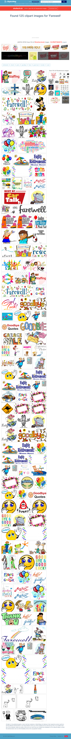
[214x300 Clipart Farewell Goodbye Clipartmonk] (42, 619)
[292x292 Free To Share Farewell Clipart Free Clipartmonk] (8, 132)
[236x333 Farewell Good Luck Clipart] (41, 563)
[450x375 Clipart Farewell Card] (40, 172)
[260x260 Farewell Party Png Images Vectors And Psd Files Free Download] (21, 279)
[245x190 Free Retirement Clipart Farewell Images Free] (39, 316)
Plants (58, 3)
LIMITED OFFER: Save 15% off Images (33, 42)
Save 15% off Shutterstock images (59, 70)
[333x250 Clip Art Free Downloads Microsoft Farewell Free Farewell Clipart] (10, 77)
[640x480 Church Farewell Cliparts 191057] (38, 397)
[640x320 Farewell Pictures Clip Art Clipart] (33, 304)
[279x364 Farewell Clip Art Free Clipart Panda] (40, 104)
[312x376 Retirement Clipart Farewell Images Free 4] (6, 160)
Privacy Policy (53, 736)
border (43, 65)
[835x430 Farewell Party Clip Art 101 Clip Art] (17, 104)
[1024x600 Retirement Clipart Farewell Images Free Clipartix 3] (22, 172)
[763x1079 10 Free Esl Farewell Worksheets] (6, 184)
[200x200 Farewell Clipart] (40, 251)
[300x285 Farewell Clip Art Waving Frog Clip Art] (20, 548)
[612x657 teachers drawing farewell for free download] (18, 689)
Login (30, 1)
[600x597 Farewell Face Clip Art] (40, 90)
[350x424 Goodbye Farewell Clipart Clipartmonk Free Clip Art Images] (40, 634)
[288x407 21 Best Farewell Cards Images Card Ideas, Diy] (28, 184)
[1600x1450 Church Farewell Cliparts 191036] (38, 197)
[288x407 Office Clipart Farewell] (5, 351)
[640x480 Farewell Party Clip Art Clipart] (39, 409)
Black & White (21, 3)
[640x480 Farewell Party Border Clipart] (22, 409)
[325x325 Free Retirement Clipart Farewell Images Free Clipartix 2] (40, 363)
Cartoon (27, 3)
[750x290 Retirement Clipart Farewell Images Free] (32, 375)
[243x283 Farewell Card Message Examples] (7, 251)
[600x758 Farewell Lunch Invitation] (17, 184)
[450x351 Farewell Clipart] (23, 251)
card (48, 65)
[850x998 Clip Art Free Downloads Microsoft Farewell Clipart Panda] (27, 90)
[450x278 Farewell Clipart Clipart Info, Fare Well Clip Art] (34, 265)
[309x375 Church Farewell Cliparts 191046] (5, 210)
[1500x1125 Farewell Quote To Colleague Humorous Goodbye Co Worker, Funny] (38, 279)
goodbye (24, 65)
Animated (31, 3)
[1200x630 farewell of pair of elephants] (32, 702)
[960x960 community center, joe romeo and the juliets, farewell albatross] (21, 715)
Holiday (36, 3)
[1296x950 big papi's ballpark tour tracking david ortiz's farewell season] (38, 715)
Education (44, 3)
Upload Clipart (35, 1)
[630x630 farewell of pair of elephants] (9, 702)
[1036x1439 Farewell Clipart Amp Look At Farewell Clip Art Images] (26, 77)
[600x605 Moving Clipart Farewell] (9, 146)
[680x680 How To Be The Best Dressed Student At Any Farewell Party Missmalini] (9, 563)
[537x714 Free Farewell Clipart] (41, 119)
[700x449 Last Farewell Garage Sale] (12, 338)
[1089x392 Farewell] (33, 210)
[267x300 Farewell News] (40, 221)
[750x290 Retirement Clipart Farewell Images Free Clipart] (30, 160)
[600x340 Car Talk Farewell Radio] (15, 197)
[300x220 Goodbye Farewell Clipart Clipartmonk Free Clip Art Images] (37, 132)
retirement (5, 65)
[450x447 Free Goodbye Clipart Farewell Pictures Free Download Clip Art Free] (8, 577)
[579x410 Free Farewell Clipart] (22, 316)
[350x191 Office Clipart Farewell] (32, 146)
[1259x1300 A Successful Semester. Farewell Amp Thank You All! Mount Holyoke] (24, 507)
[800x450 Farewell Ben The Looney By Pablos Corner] (32, 237)
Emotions (49, 3)
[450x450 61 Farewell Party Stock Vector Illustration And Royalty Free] (40, 183)
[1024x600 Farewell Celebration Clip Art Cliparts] (15, 677)
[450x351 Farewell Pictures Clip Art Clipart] (26, 119)
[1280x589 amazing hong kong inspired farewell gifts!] (35, 689)
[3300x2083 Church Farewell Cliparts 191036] (11, 90)
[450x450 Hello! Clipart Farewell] (29, 619)
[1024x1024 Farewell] (24, 221)
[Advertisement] (35, 27)
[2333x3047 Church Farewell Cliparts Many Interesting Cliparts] (14, 210)
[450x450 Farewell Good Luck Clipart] (39, 577)
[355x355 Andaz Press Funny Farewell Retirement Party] (24, 471)
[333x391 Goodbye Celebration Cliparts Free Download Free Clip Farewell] (21, 132)
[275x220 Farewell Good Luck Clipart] (9, 304)
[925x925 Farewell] (9, 221)
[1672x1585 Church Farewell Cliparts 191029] (39, 77)
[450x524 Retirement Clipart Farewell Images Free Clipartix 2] (6, 172)
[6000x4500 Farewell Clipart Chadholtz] (11, 265)
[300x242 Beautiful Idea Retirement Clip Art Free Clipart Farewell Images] (39, 471)
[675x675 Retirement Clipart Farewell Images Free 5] (27, 483)
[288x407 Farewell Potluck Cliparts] (6, 521)
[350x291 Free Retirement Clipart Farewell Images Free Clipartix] (38, 548)
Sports (39, 3)
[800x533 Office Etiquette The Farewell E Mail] (36, 338)
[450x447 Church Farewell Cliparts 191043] (23, 397)
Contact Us (60, 736)
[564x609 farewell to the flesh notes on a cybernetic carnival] (7, 715)
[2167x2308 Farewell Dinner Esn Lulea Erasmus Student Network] (7, 279)
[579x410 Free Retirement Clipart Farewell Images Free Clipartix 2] (11, 534)
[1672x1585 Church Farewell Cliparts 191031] (9, 421)
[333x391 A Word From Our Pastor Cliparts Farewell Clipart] (24, 421)
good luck (36, 65)
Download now (53, 8)
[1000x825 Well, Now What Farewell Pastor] (39, 351)
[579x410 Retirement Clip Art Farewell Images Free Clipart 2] (9, 375)
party (18, 65)
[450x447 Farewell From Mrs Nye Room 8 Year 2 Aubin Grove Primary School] (40, 291)
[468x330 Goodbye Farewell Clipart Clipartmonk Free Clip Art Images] (11, 619)
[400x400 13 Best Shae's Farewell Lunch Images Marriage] (7, 409)
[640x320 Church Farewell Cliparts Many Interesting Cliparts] (32, 435)
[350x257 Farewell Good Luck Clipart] (24, 606)
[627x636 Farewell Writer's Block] (9, 237)
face (30, 65)
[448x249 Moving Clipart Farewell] (16, 634)
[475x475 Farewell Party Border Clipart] (8, 119)
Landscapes (54, 3)
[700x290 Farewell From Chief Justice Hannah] (17, 291)
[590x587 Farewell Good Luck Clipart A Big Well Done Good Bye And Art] (40, 606)
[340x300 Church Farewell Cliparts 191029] (8, 397)
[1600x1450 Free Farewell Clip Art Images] (19, 521)
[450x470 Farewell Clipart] (7, 363)
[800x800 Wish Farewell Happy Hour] (8, 648)
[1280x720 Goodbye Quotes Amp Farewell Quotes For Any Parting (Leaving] (10, 327)
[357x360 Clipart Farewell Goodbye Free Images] (39, 592)
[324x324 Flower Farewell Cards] (7, 316)
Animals (16, 3)
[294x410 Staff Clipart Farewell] (27, 351)
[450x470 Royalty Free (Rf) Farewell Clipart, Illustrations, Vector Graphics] (16, 351)
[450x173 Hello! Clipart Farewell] (33, 327)
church (12, 65)
